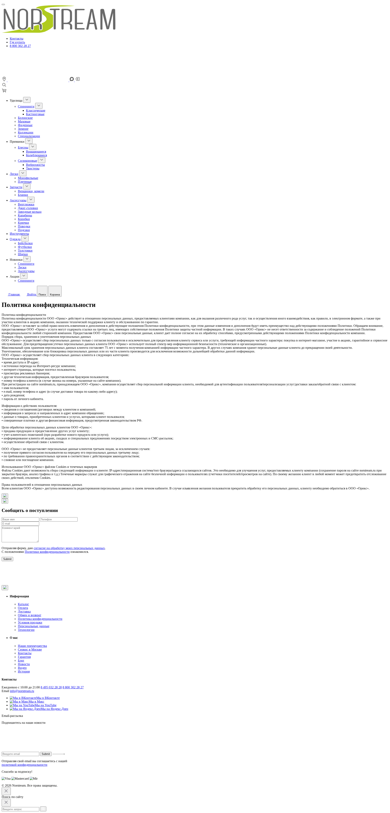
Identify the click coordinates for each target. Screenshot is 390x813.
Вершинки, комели (31, 191)
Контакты (16, 38)
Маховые (24, 121)
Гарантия (24, 657)
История (24, 671)
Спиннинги (26, 106)
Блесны (23, 147)
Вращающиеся (36, 151)
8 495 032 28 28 (51, 687)
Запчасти (16, 187)
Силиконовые (27, 160)
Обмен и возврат (29, 615)
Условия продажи (30, 622)
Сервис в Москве (30, 649)
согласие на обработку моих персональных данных (69, 548)
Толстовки (25, 250)
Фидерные (25, 125)
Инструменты (19, 233)
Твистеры (32, 168)
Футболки (25, 247)
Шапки (23, 254)
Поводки (24, 226)
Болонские (25, 118)
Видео (22, 668)
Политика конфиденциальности (40, 619)
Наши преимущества (32, 646)
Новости (24, 664)
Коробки (24, 219)
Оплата (23, 608)
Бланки (23, 195)
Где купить (17, 42)
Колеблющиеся (36, 155)
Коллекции (25, 132)
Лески (14, 174)
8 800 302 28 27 (20, 46)
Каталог (23, 604)
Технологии (26, 629)
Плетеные (25, 181)
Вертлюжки (26, 204)
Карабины (25, 215)
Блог (21, 660)
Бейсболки (25, 243)
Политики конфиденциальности (47, 551)
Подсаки (24, 230)
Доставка (24, 611)
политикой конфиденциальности (24, 764)
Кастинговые (35, 114)
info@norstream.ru (22, 691)
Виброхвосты (35, 164)
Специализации (29, 136)
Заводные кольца (29, 211)
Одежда (15, 239)
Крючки (23, 222)
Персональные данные (33, 626)
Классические (35, 110)
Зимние (23, 128)
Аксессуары (18, 200)
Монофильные (28, 178)
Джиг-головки (28, 208)
